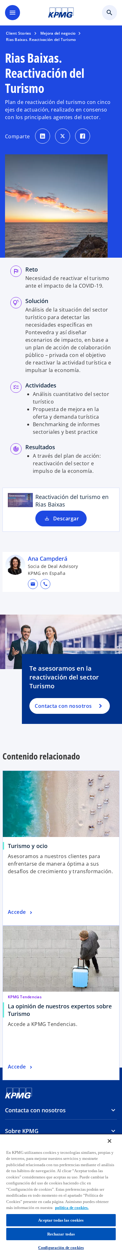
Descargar (66, 518)
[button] (33, 584)
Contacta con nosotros (63, 705)
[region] (61, 1194)
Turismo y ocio (28, 846)
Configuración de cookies (61, 1247)
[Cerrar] (109, 1141)
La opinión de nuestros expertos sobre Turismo (60, 1009)
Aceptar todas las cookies (61, 1220)
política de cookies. (72, 1207)
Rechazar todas (61, 1234)
